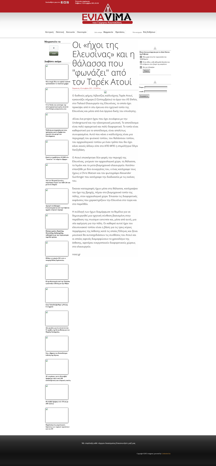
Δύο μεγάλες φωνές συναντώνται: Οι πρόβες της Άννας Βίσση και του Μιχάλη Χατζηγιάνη (58, 330)
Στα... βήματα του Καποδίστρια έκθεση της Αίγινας (56, 354)
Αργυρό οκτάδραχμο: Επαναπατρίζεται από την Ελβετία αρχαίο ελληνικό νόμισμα (57, 208)
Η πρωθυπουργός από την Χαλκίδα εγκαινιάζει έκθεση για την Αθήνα (58, 282)
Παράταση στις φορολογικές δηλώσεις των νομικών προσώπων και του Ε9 (58, 427)
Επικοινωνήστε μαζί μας (125, 443)
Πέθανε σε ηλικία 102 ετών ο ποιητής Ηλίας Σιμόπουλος (56, 259)
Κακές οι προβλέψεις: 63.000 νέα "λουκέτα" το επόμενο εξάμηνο (57, 158)
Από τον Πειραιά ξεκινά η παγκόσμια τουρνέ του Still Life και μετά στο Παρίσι (58, 182)
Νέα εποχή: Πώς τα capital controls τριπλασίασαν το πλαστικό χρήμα (58, 83)
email (54, 53)
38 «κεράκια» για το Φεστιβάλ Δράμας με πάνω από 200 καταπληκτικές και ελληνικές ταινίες (58, 378)
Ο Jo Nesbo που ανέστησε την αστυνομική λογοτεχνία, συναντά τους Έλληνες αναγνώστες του (57, 107)
